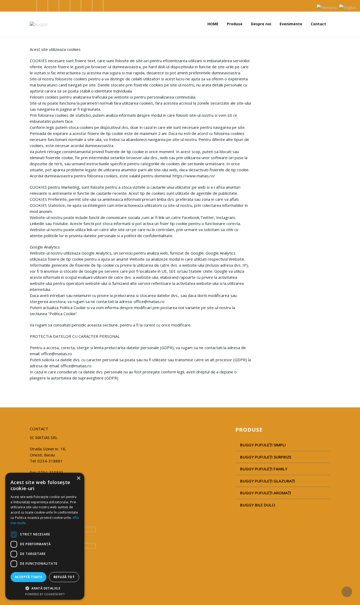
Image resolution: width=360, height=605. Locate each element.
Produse (234, 23)
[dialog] (44, 536)
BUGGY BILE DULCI (257, 505)
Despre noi (261, 23)
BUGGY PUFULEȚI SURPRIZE (265, 457)
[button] (45, 588)
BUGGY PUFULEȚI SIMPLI (263, 444)
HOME (212, 23)
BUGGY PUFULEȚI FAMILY (263, 468)
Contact (318, 23)
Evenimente (291, 23)
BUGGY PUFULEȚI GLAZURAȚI (267, 481)
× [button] (78, 478)
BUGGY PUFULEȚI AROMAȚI (265, 492)
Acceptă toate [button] (28, 577)
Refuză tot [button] (64, 577)
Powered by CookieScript (45, 594)
